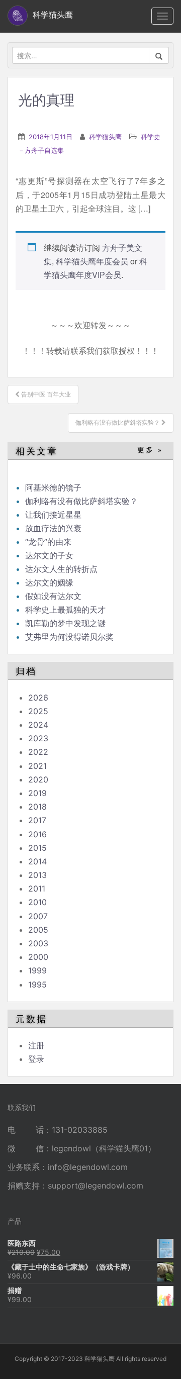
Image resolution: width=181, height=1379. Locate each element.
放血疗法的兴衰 (53, 528)
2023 (38, 738)
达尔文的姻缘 (49, 582)
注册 (36, 1045)
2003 (38, 943)
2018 (37, 807)
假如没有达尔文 (53, 596)
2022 (38, 752)
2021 (37, 766)
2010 (37, 902)
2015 (37, 848)
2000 (38, 957)
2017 (37, 820)
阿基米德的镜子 (53, 487)
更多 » (150, 450)
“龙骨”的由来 (48, 542)
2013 (37, 875)
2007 (38, 916)
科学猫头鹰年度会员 (92, 261)
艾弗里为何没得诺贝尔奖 (69, 637)
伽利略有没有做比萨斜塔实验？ (81, 501)
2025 (38, 711)
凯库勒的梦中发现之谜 (65, 623)
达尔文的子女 (49, 555)
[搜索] (159, 55)
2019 (37, 793)
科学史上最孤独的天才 (65, 610)
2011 (36, 888)
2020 (38, 779)
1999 (37, 970)
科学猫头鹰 (105, 137)
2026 (38, 698)
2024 (38, 725)
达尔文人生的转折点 (61, 569)
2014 (37, 861)
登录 (36, 1059)
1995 (37, 984)
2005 (38, 930)
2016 (37, 834)
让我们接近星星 (53, 515)
